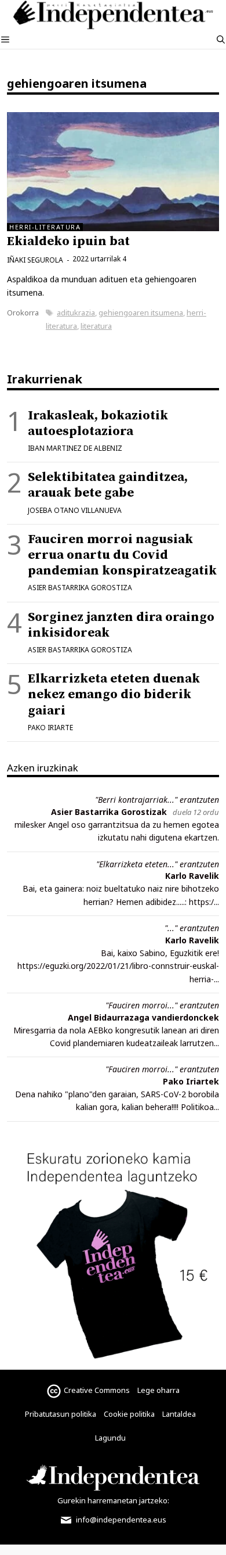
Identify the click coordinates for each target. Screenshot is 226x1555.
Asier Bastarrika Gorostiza (80, 587)
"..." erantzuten (192, 927)
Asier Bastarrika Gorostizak (109, 811)
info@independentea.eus (120, 1519)
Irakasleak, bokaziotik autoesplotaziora (98, 423)
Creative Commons (97, 1390)
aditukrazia (76, 312)
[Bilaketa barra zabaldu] (221, 39)
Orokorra (23, 312)
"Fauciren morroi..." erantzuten (162, 1005)
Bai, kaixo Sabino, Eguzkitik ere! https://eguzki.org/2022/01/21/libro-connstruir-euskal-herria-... (118, 966)
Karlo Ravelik (192, 875)
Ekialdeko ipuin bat (68, 241)
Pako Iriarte (50, 727)
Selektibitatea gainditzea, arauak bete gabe (108, 485)
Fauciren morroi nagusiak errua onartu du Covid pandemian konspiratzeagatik (122, 555)
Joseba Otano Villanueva (75, 510)
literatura (96, 326)
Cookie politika (129, 1414)
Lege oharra (158, 1390)
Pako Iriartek (191, 1081)
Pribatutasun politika (60, 1414)
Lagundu (110, 1437)
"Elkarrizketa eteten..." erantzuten (157, 864)
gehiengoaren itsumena (141, 312)
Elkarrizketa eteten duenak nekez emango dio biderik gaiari (114, 694)
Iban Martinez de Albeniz (75, 448)
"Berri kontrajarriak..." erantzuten (157, 799)
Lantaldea (179, 1414)
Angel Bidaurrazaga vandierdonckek (143, 1017)
